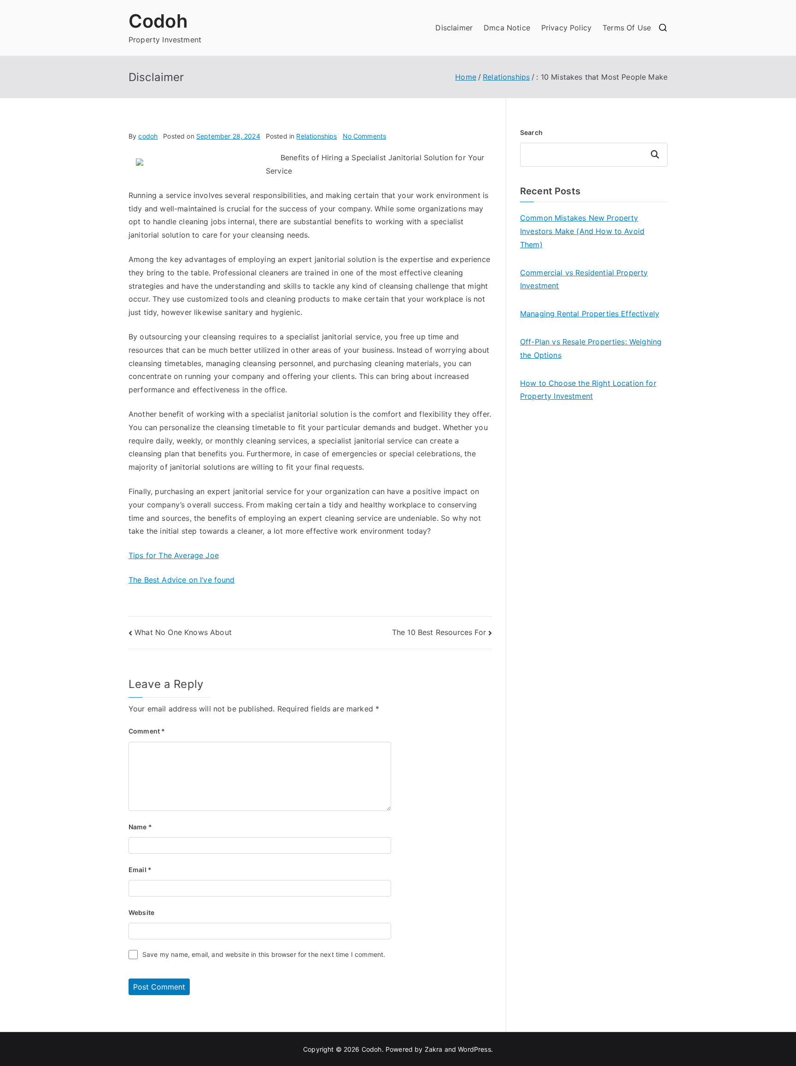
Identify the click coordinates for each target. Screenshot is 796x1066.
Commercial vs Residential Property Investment (584, 279)
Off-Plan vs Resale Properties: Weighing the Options (590, 348)
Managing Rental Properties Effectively (589, 313)
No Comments (364, 136)
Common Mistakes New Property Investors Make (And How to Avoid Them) (582, 231)
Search (531, 132)
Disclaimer (454, 27)
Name (140, 827)
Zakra (434, 1049)
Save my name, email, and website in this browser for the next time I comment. (263, 954)
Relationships (316, 136)
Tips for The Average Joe (174, 555)
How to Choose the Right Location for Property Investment (588, 390)
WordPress (474, 1049)
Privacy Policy (566, 27)
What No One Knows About (183, 632)
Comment (147, 731)
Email (140, 870)
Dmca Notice (507, 27)
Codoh (158, 21)
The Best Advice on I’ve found (182, 579)
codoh (148, 136)
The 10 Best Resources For (439, 632)
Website (141, 912)
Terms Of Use (627, 27)
